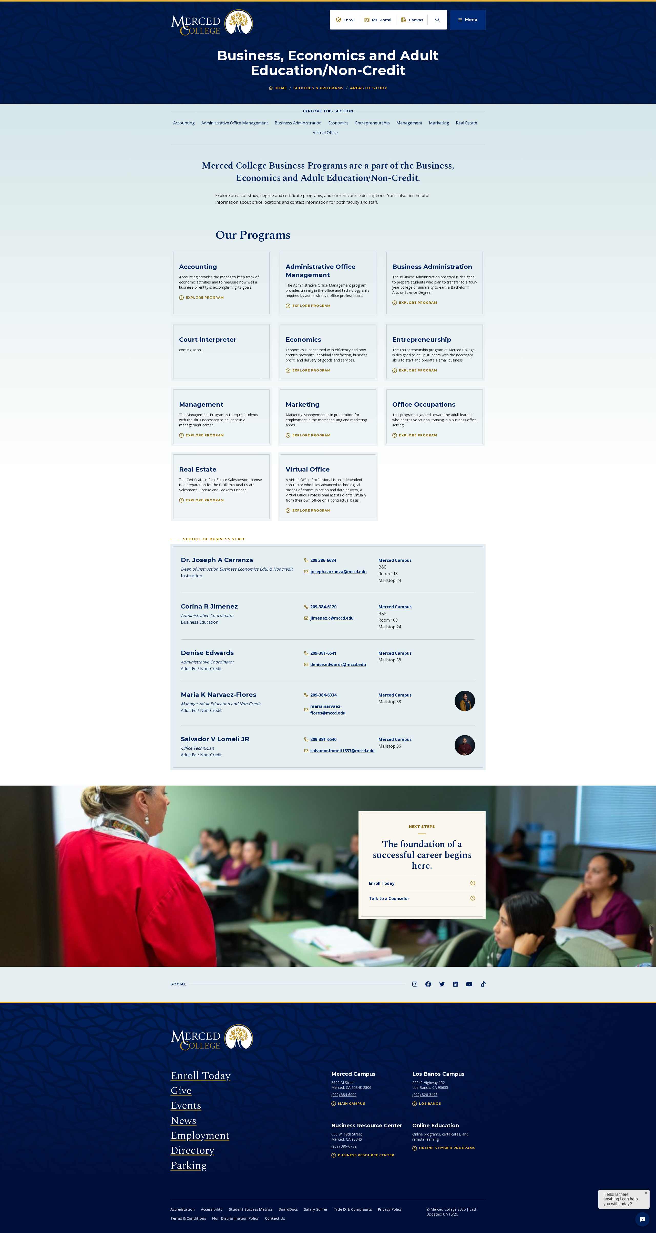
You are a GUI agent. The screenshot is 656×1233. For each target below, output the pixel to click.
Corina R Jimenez (209, 606)
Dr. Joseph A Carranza (217, 560)
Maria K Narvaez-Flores (218, 694)
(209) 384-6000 (343, 1094)
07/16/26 (450, 1214)
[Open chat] (642, 1219)
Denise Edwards (207, 653)
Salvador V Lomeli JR (215, 739)
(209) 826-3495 (424, 1094)
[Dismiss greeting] (646, 1193)
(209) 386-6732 (343, 1146)
